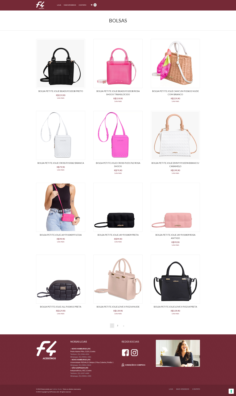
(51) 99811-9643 (85, 365)
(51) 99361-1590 (85, 376)
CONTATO (82, 5)
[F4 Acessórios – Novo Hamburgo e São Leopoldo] (40, 8)
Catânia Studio (57, 389)
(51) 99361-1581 (85, 357)
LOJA (59, 5)
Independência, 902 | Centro (81, 371)
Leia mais (60, 98)
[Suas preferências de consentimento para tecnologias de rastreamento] (231, 391)
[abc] (125, 350)
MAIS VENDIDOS (70, 5)
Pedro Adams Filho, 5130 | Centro (82, 351)
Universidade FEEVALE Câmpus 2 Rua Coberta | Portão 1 (91, 362)
